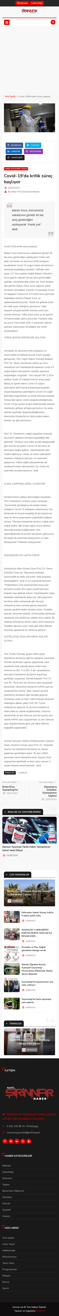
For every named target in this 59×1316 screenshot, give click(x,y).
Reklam (6, 1165)
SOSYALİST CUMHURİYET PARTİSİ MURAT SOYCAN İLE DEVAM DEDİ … (37, 933)
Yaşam (6, 1184)
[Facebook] (4, 1142)
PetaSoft (40, 1310)
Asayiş (6, 1216)
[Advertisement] (29, 57)
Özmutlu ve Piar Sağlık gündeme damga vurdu (34, 949)
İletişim (6, 1275)
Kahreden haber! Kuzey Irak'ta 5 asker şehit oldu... (37, 914)
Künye (5, 1282)
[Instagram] (22, 1142)
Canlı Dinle (36, 3)
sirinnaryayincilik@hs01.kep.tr (23, 1132)
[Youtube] (28, 1142)
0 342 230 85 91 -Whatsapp (22, 1126)
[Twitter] (10, 1142)
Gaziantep (8, 1172)
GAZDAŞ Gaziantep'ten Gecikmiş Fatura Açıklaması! (30, 1041)
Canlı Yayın (8, 1244)
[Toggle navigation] (7, 22)
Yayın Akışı (8, 1263)
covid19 (23, 773)
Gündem (7, 1197)
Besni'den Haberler (13, 1190)
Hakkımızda (8, 1250)
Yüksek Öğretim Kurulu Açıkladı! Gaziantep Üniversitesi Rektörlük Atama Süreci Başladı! (37, 969)
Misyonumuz (9, 1256)
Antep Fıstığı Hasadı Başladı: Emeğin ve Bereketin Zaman (29, 892)
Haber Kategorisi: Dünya (16, 169)
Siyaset (6, 1209)
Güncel (6, 1203)
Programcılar (9, 1269)
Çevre (5, 1288)
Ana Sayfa (10, 96)
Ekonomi (7, 1178)
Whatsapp (22, 3)
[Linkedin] (16, 1142)
